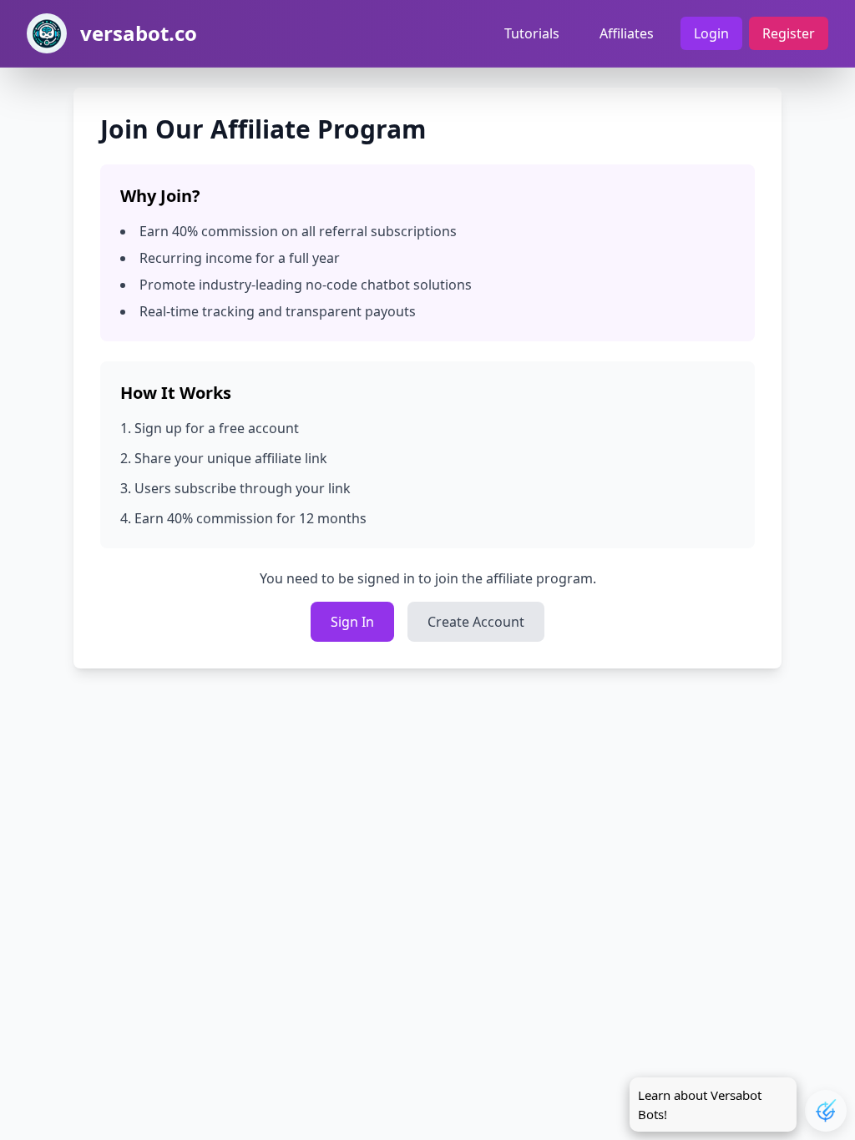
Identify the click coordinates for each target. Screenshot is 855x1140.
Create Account (476, 622)
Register (788, 33)
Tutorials (531, 33)
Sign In (352, 622)
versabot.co (138, 33)
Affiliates (627, 33)
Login (711, 33)
